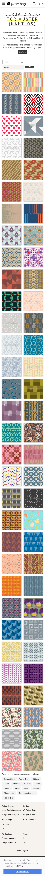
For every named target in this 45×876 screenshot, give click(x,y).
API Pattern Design (30, 810)
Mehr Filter (29, 67)
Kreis (26, 788)
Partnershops (7, 819)
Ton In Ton (23, 779)
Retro (17, 788)
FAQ (3, 828)
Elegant (36, 788)
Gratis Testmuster (29, 819)
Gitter (6, 783)
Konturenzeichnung (26, 793)
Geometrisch (9, 779)
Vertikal (27, 783)
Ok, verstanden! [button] (22, 872)
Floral (37, 783)
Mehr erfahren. (17, 866)
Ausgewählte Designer (10, 814)
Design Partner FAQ (9, 842)
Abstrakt (16, 783)
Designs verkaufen (9, 838)
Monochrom (9, 793)
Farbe (6, 67)
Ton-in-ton (8, 797)
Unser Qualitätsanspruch (11, 810)
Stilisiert (36, 779)
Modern (7, 788)
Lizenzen (5, 824)
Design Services (29, 814)
